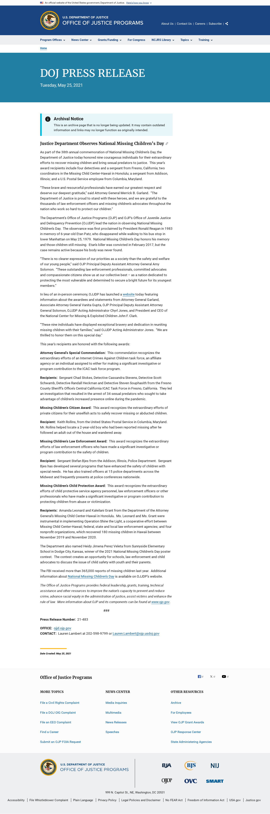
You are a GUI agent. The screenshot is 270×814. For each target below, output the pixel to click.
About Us (167, 23)
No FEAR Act (174, 800)
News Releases (116, 722)
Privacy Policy (107, 800)
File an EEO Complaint (55, 722)
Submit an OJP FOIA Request (60, 741)
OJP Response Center (186, 732)
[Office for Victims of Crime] (190, 784)
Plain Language (83, 800)
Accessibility (16, 800)
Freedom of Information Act (206, 800)
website (129, 294)
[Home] (103, 20)
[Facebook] (202, 679)
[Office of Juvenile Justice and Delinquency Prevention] (167, 784)
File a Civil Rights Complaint (59, 703)
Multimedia (113, 712)
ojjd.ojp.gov (62, 628)
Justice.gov (253, 800)
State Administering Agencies (191, 741)
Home (43, 48)
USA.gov (235, 800)
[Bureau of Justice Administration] (166, 769)
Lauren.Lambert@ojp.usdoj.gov (136, 633)
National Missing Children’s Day (91, 576)
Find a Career (49, 732)
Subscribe (215, 23)
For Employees (181, 712)
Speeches (112, 732)
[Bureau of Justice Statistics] (190, 771)
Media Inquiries (116, 703)
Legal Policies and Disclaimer (140, 800)
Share (229, 26)
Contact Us (184, 23)
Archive (176, 703)
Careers (200, 23)
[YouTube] (226, 679)
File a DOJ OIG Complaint (58, 712)
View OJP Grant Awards (187, 722)
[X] (214, 679)
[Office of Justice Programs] (49, 20)
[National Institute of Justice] (215, 769)
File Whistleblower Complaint (48, 800)
